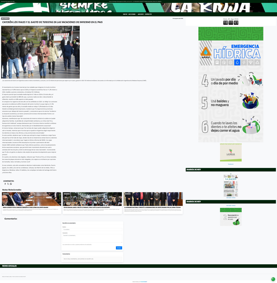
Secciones (132, 14)
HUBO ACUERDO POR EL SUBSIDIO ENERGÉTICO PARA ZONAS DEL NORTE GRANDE (25, 207)
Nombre (64, 226)
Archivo (141, 14)
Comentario (65, 232)
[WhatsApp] (267, 1)
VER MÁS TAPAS (230, 197)
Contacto (148, 14)
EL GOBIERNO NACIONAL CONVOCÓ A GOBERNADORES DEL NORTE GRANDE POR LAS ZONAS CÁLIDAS (152, 207)
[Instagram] (272, 1)
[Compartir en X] (8, 184)
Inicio (125, 14)
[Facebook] (270, 1)
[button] (265, 1)
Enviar (119, 248)
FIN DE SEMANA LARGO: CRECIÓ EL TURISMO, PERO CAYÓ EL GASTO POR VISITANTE (87, 207)
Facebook (231, 164)
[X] (275, 1)
